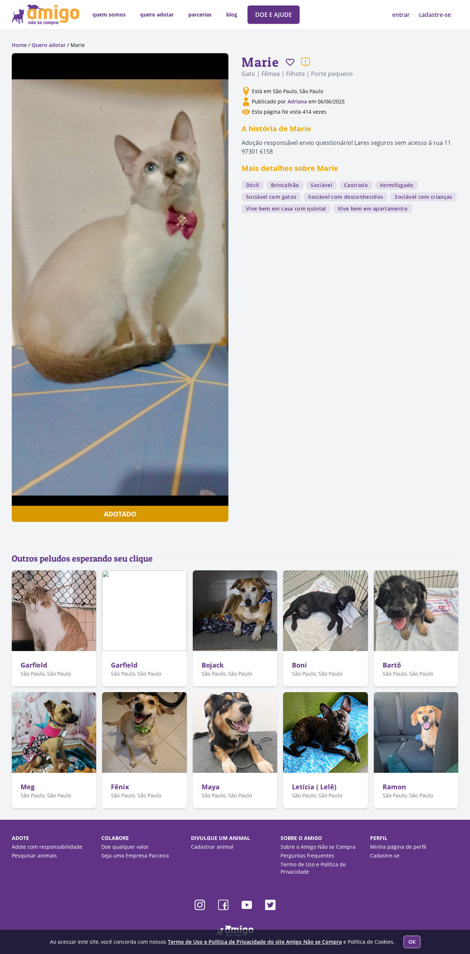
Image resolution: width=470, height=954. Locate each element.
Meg (28, 786)
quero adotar (157, 14)
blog (231, 14)
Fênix (120, 786)
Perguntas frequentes (307, 855)
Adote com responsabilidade (47, 846)
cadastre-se (435, 15)
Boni (299, 665)
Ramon (394, 786)
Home (19, 44)
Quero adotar (49, 44)
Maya (211, 786)
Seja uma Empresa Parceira (135, 855)
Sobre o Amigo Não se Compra (318, 846)
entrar (401, 15)
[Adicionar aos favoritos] (290, 62)
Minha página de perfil (398, 846)
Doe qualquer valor (125, 846)
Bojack (213, 665)
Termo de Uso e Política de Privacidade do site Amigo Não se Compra (255, 941)
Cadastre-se (385, 855)
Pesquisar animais (34, 855)
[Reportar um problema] (305, 62)
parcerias (200, 14)
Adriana (298, 101)
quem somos (109, 14)
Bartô (392, 665)
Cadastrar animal (212, 846)
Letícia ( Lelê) (314, 786)
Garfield (34, 665)
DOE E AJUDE (273, 15)
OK (412, 941)
